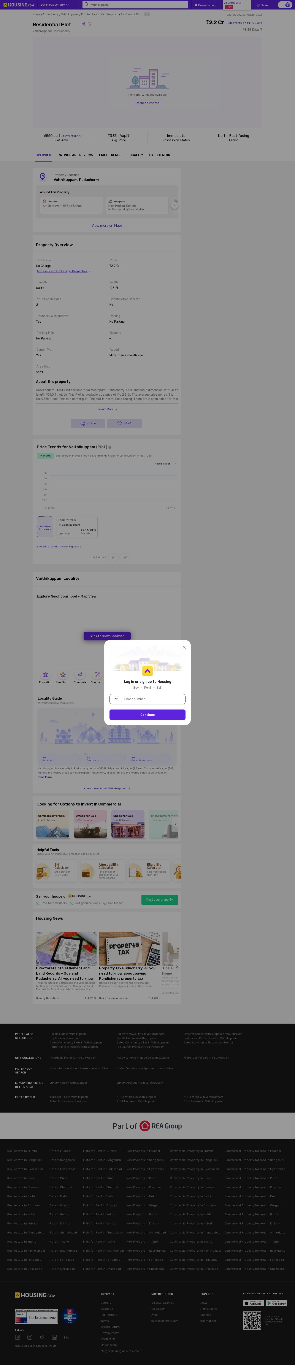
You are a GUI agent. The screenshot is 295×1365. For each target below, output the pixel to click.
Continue (147, 715)
